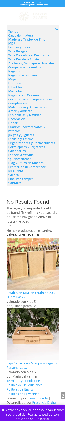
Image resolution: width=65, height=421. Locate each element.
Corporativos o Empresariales (30, 99)
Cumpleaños (17, 103)
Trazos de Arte (37, 398)
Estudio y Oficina (20, 139)
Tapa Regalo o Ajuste (23, 59)
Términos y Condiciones (24, 381)
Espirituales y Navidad (24, 115)
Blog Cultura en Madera (26, 163)
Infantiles (15, 87)
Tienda (13, 31)
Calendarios (17, 151)
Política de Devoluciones (24, 385)
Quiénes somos (19, 159)
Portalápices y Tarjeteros (26, 147)
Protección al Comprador (27, 167)
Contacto (15, 183)
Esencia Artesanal (21, 155)
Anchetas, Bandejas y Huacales (31, 63)
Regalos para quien (22, 75)
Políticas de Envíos (20, 389)
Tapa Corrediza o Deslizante (28, 55)
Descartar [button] (42, 419)
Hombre (14, 83)
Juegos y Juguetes (21, 135)
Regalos (14, 71)
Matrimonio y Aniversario (27, 107)
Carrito (13, 175)
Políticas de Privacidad (23, 394)
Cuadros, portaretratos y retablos (26, 129)
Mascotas (15, 91)
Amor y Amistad (20, 111)
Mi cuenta (15, 171)
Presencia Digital (44, 402)
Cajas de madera (20, 35)
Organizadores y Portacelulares (31, 143)
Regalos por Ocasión (23, 95)
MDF (11, 43)
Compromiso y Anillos (24, 67)
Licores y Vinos (19, 47)
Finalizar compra (20, 179)
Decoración (16, 119)
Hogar (13, 123)
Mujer (12, 79)
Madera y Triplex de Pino (26, 39)
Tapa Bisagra (17, 51)
